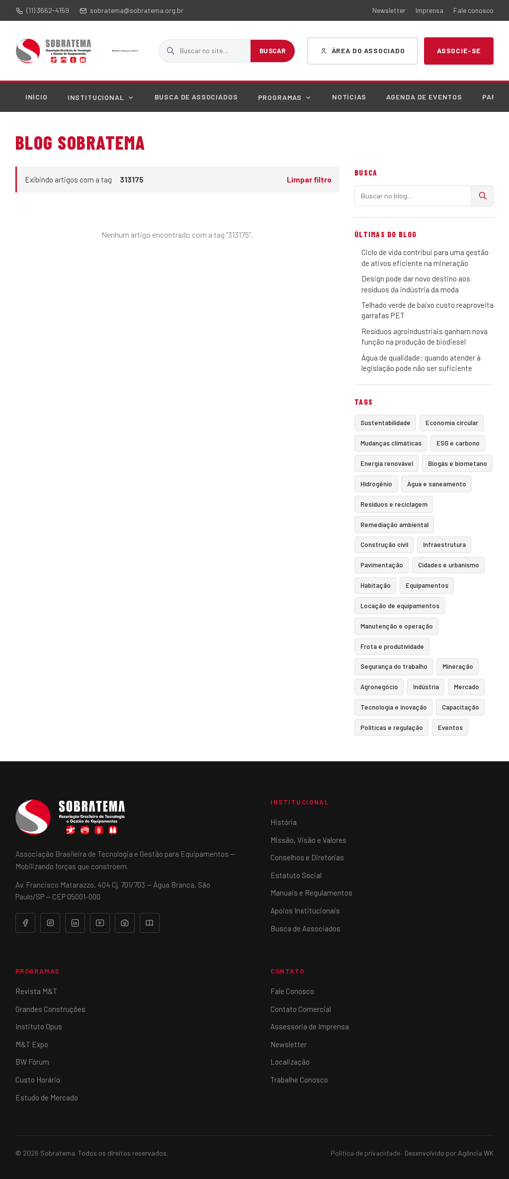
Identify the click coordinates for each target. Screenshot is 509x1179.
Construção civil (384, 544)
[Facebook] (25, 923)
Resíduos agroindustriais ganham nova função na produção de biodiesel (424, 336)
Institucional (96, 97)
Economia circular (451, 423)
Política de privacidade (365, 1153)
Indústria (426, 687)
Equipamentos (427, 585)
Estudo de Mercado (46, 1097)
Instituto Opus (38, 1026)
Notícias (349, 96)
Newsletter (389, 10)
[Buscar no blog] (482, 196)
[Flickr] (125, 923)
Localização (290, 1061)
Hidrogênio (376, 484)
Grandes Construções (50, 1008)
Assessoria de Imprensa (309, 1026)
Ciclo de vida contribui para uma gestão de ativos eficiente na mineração (425, 257)
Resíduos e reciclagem (393, 504)
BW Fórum (32, 1061)
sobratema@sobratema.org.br (136, 10)
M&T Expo (31, 1044)
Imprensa (429, 10)
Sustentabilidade (385, 423)
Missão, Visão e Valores (308, 839)
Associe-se (459, 50)
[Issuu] (150, 923)
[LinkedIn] (75, 923)
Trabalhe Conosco (299, 1079)
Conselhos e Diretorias (307, 857)
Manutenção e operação (396, 626)
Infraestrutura (444, 544)
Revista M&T (36, 991)
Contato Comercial (300, 1008)
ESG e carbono (458, 443)
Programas (280, 97)
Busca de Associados (196, 96)
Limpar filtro (309, 179)
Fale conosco (473, 10)
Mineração (457, 666)
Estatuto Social (296, 875)
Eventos (450, 727)
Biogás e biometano (457, 463)
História (283, 821)
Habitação (375, 585)
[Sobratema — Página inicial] (53, 51)
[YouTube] (100, 923)
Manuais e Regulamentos (311, 892)
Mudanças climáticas (391, 443)
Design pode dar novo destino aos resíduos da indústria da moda (415, 283)
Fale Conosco (292, 991)
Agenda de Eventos (424, 96)
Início (36, 96)
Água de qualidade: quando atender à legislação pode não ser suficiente (421, 362)
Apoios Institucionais (305, 910)
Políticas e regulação (391, 727)
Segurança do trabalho (393, 666)
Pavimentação (381, 565)
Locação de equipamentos (399, 606)
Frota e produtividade (392, 646)
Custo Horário (37, 1079)
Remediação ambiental (394, 525)
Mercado (466, 687)
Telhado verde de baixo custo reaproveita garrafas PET (427, 310)
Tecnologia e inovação (393, 707)
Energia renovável (386, 463)
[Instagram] (50, 923)
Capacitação (460, 707)
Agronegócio (379, 687)
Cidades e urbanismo (448, 565)
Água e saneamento (436, 484)
